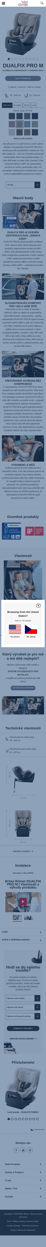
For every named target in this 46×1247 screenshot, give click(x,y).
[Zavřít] (38, 605)
